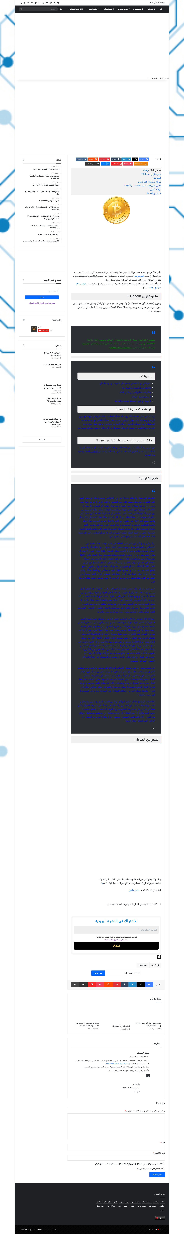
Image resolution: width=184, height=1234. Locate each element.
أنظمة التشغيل (92, 9)
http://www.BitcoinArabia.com (117, 1063)
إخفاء (145, 170)
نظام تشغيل (100, 1206)
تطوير (132, 1206)
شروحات (151, 9)
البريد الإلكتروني (159, 1153)
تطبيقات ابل (152, 1206)
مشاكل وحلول (111, 1206)
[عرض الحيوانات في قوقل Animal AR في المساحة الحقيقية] (147, 1013)
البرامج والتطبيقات (75, 9)
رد (148, 1075)
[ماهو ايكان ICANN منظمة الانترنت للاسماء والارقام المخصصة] (85, 1013)
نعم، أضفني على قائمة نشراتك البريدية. (150, 1168)
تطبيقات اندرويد (142, 1206)
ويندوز (162, 1210)
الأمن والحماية (135, 1202)
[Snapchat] (116, 957)
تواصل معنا (52, 1229)
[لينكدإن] (132, 984)
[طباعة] (75, 984)
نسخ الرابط (98, 973)
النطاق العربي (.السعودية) (121, 1026)
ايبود (121, 1202)
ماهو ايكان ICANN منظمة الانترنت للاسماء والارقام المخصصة (87, 1024)
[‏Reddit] (108, 984)
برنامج (98, 1202)
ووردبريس (138, 9)
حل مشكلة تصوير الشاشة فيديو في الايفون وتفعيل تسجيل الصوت (52, 422)
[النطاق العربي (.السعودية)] (116, 1014)
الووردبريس (139, 276)
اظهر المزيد (42, 439)
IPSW (156, 1202)
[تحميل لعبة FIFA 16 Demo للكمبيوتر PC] (32, 406)
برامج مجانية (107, 1202)
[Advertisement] (92, 58)
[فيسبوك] (149, 984)
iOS (162, 1202)
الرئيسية (166, 78)
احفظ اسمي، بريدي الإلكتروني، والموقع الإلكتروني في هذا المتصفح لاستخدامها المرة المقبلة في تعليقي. (128, 1163)
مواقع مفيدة (123, 9)
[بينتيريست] (117, 984)
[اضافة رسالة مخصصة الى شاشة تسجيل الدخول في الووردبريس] (32, 389)
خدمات (142, 965)
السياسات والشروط (40, 1229)
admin (136, 1084)
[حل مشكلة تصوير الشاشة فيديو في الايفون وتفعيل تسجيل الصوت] (32, 426)
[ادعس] (109, 26)
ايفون (115, 1202)
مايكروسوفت (154, 287)
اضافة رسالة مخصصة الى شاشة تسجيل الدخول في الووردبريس (52, 388)
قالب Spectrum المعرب (52, 364)
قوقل (83, 283)
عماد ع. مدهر (143, 1053)
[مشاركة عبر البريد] (83, 984)
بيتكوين (154, 965)
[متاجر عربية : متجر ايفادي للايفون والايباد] (32, 356)
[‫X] (141, 984)
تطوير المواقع (108, 9)
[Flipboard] (92, 984)
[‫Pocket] (100, 984)
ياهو (78, 283)
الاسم (162, 1142)
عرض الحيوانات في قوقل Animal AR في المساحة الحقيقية (148, 1024)
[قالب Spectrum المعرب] (32, 372)
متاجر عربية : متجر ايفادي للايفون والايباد (52, 354)
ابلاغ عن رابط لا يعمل (26, 1229)
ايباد (127, 1202)
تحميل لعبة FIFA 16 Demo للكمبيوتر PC (54, 399)
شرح (119, 1206)
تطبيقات (161, 1206)
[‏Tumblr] (124, 984)
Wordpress (146, 1202)
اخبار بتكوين (134, 890)
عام (161, 78)
